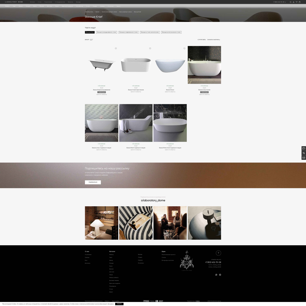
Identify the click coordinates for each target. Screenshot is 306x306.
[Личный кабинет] (293, 2)
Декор (21, 6)
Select (118, 6)
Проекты (70, 2)
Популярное (112, 286)
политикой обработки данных (49, 304)
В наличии (110, 6)
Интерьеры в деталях (168, 260)
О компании (88, 254)
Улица (57, 6)
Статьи (164, 257)
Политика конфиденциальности (93, 301)
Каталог (112, 251)
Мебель (7, 6)
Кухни (34, 6)
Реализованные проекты (168, 254)
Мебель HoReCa (113, 277)
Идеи (163, 251)
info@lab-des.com (216, 259)
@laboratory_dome (153, 200)
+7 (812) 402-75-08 (278, 2)
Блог (86, 260)
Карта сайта (115, 301)
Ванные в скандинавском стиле (106, 32)
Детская (49, 6)
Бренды (78, 2)
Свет (14, 6)
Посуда (28, 6)
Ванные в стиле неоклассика (150, 32)
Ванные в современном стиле (128, 32)
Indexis (198, 301)
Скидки (95, 6)
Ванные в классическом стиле (171, 32)
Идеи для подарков (67, 6)
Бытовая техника (114, 280)
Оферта (107, 301)
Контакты (87, 263)
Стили (111, 289)
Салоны (87, 257)
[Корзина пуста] (299, 2)
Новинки (102, 6)
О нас (87, 251)
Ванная (42, 6)
